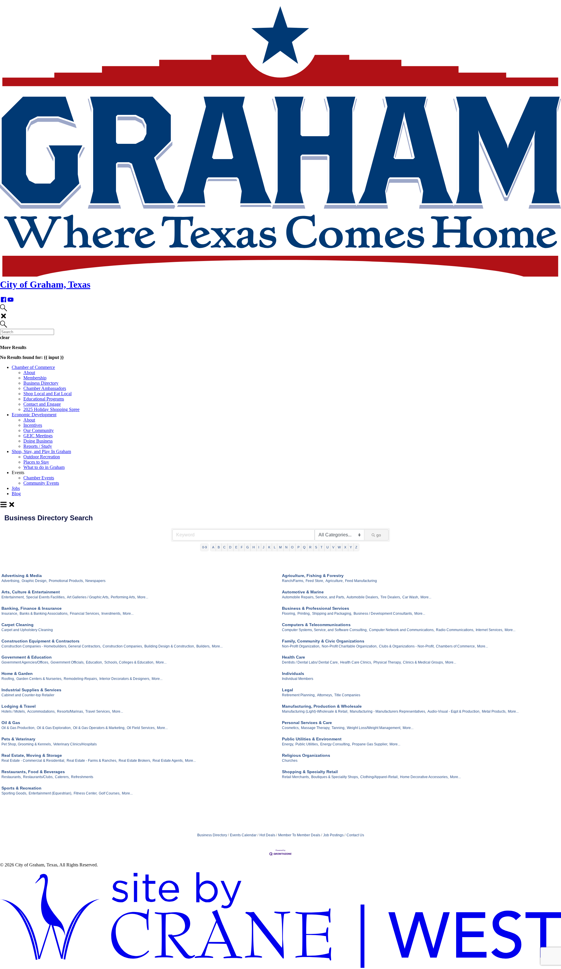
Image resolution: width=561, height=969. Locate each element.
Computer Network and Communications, (401, 630)
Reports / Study (37, 446)
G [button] (247, 547)
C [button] (224, 547)
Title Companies (347, 695)
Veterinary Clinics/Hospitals (75, 744)
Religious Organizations (306, 755)
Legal (287, 690)
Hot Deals (267, 835)
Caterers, (62, 777)
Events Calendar (243, 835)
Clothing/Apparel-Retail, (379, 777)
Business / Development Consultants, (383, 614)
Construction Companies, (123, 646)
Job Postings (333, 835)
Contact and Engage (42, 404)
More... (142, 597)
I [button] (258, 547)
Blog (16, 493)
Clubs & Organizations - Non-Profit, (406, 646)
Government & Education (26, 657)
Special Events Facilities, (45, 597)
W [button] (339, 547)
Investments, (111, 614)
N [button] (286, 547)
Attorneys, (325, 695)
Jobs (16, 488)
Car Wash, (410, 597)
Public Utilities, (307, 744)
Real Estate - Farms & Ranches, (92, 761)
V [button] (333, 547)
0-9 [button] (204, 547)
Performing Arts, (123, 597)
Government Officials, (67, 662)
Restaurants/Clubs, (38, 777)
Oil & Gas (10, 722)
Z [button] (356, 547)
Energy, (288, 744)
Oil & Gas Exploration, (54, 728)
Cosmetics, (290, 728)
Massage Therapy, (315, 728)
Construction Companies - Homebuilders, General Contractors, (51, 646)
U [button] (327, 547)
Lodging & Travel (18, 706)
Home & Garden (17, 673)
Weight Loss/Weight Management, (374, 728)
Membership (34, 377)
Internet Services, (489, 630)
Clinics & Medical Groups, (423, 662)
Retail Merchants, (296, 777)
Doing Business (38, 440)
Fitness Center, (85, 793)
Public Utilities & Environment (312, 739)
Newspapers (95, 581)
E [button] (236, 547)
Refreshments (82, 777)
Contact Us (355, 835)
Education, (94, 662)
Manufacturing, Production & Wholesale (322, 706)
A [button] (213, 547)
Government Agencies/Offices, (25, 662)
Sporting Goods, (14, 793)
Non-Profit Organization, (301, 646)
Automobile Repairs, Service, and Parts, (313, 597)
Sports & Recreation (21, 788)
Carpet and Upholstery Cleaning (27, 630)
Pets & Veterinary (18, 739)
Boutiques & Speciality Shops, (335, 777)
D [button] (230, 547)
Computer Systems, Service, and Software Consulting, (325, 630)
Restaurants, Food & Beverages (33, 771)
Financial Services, (85, 614)
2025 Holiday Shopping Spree (51, 409)
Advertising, (10, 581)
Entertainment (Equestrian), (50, 793)
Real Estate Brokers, (135, 761)
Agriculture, (334, 581)
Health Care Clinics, (356, 662)
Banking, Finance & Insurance (31, 608)
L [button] (275, 547)
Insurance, (9, 614)
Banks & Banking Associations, (44, 614)
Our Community (38, 430)
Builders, (203, 646)
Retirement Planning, (299, 695)
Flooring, (289, 614)
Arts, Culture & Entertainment (30, 592)
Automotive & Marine (303, 592)
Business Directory (40, 383)
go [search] (378, 535)
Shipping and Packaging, (332, 614)
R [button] (310, 547)
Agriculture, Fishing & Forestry (313, 575)
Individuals (293, 673)
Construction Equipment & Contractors (40, 641)
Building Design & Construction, (169, 646)
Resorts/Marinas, (70, 711)
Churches (289, 761)
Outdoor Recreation (41, 456)
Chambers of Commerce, (456, 646)
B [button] (219, 547)
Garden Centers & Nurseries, (39, 679)
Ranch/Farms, (293, 581)
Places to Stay (36, 462)
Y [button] (351, 547)
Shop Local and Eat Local (47, 393)
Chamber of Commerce (33, 367)
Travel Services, (98, 711)
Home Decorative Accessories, (424, 777)
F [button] (242, 547)
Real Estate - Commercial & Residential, (33, 761)
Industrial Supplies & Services (31, 690)
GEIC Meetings (38, 435)
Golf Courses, (109, 793)
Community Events (41, 483)
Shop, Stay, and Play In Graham (41, 451)
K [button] (269, 547)
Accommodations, (41, 711)
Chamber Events (38, 477)
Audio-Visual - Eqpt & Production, (453, 711)
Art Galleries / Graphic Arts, (88, 597)
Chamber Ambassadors (44, 388)
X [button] (345, 547)
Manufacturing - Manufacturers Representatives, (388, 711)
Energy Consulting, (335, 744)
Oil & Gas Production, (18, 728)
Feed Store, (315, 581)
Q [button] (304, 547)
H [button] (253, 547)
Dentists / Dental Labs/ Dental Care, (310, 662)
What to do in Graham (44, 467)
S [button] (316, 547)
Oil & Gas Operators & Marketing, (99, 728)
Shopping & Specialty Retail (310, 771)
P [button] (298, 547)
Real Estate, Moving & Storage (31, 755)
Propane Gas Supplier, (370, 744)
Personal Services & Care (307, 722)
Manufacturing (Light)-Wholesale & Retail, (315, 711)
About (29, 372)
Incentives (32, 425)
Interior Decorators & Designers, (124, 679)
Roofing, (8, 679)
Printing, (304, 614)
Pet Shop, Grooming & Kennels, (26, 744)
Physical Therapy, (387, 662)
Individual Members (297, 679)
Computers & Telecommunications (316, 624)
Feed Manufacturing (361, 581)
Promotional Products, (66, 581)
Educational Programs (43, 398)
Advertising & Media (21, 575)
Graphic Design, (34, 581)
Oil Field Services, (141, 728)
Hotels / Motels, (13, 711)
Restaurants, (11, 777)
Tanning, (338, 728)
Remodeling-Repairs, (81, 679)
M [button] (280, 547)
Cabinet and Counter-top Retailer (27, 695)
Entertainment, (13, 597)
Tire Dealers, (390, 597)
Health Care (293, 657)
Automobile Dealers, (363, 597)
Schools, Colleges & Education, (129, 662)
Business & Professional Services (315, 608)
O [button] (292, 547)
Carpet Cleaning (17, 624)
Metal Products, (494, 711)
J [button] (263, 547)
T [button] (322, 547)
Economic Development (34, 414)
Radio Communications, (455, 630)
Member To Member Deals (299, 835)
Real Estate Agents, (168, 761)
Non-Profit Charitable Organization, (350, 646)
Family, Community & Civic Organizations (323, 641)
